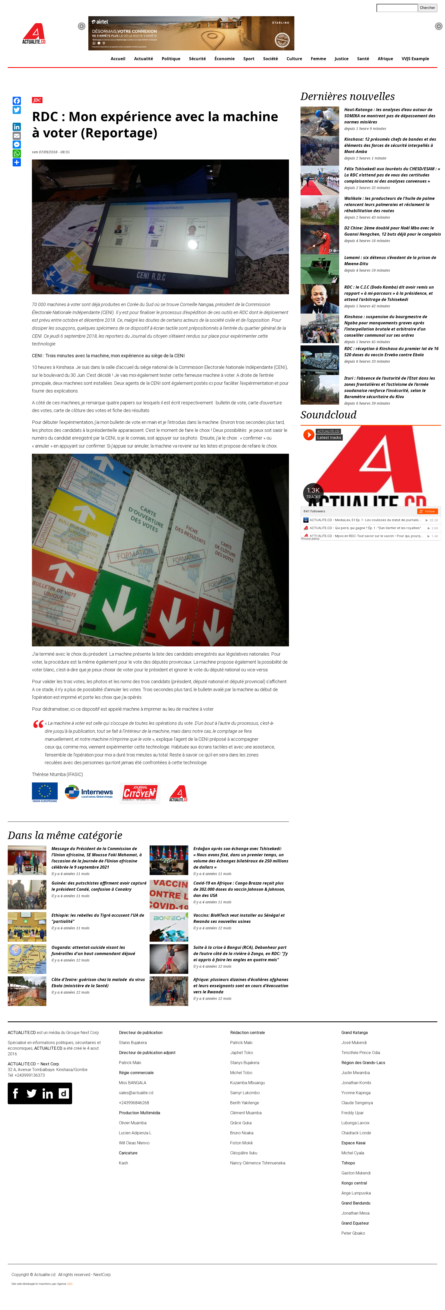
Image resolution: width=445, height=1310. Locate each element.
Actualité (143, 58)
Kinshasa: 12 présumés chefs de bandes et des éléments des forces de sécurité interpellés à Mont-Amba (390, 145)
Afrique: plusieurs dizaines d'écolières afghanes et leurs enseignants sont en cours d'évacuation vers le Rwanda (240, 986)
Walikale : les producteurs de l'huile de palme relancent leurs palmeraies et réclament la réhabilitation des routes (389, 204)
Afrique (385, 58)
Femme (318, 58)
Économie (225, 58)
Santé (363, 58)
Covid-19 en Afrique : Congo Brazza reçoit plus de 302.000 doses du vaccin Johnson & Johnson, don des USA (239, 889)
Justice (341, 58)
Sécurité (197, 58)
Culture (294, 58)
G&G (70, 1284)
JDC (37, 100)
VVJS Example (415, 58)
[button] (82, 26)
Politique (171, 58)
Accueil (118, 58)
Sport (248, 58)
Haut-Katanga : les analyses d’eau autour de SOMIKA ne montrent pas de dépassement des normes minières (389, 116)
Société (270, 58)
